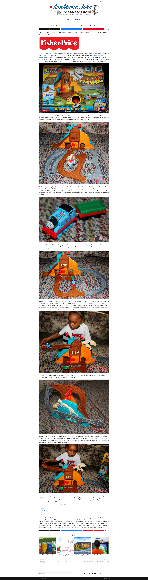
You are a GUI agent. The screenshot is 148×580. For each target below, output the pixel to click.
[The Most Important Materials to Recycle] (47, 545)
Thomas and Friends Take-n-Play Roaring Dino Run (70, 496)
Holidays (74, 1)
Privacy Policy (107, 578)
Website (42, 508)
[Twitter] (97, 1)
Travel (91, 1)
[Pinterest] (100, 1)
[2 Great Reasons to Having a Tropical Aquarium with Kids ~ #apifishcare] (100, 545)
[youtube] (95, 573)
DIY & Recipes (48, 1)
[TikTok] (104, 1)
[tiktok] (97, 573)
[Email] (107, 1)
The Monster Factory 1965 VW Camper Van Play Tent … (65, 555)
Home (40, 1)
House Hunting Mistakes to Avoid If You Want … (83, 555)
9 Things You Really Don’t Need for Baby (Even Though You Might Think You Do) (56, 561)
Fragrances (57, 1)
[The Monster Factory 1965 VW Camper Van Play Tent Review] (65, 545)
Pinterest (42, 514)
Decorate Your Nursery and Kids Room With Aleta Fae (94, 560)
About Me (69, 19)
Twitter (42, 512)
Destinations (83, 1)
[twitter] (84, 573)
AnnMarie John (44, 578)
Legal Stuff (77, 19)
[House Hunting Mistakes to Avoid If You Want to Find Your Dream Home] (82, 545)
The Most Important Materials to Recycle (47, 554)
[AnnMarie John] (74, 9)
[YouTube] (102, 1)
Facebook (42, 510)
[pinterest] (92, 573)
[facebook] (89, 573)
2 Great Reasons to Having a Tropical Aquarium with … (100, 555)
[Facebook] (105, 1)
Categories (66, 1)
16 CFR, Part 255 (58, 527)
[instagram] (87, 573)
